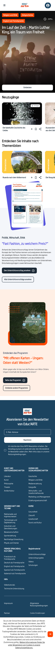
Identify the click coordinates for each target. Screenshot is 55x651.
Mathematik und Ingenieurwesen (10, 515)
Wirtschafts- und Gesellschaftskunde (36, 491)
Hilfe (6, 579)
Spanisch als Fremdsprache (14, 570)
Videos (31, 561)
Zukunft (32, 515)
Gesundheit (33, 511)
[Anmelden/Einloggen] (48, 5)
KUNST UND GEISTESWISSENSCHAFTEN (14, 469)
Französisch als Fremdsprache (10, 557)
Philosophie (8, 483)
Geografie (32, 487)
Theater (7, 487)
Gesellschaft (33, 519)
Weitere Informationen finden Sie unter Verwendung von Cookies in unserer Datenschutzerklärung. (26, 645)
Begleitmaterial (34, 549)
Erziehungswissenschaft (38, 500)
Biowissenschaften (11, 532)
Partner (7, 613)
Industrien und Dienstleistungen (10, 527)
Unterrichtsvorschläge (37, 554)
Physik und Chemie (11, 543)
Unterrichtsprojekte (36, 558)
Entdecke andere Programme (16, 388)
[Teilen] (40, 129)
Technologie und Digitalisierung (10, 521)
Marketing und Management (39, 496)
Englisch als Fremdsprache (13, 21)
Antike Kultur (9, 490)
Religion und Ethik (10, 15)
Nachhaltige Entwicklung (13, 539)
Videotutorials (9, 584)
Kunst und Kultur (35, 522)
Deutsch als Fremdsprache (14, 562)
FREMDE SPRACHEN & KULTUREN (12, 550)
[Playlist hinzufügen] (32, 129)
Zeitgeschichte (27, 15)
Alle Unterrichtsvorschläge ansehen (18, 279)
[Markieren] (36, 129)
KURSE (31, 506)
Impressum (8, 603)
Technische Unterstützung (14, 588)
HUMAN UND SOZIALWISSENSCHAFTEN (38, 469)
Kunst (6, 479)
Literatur (7, 476)
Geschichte (33, 476)
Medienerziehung (35, 483)
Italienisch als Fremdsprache (15, 573)
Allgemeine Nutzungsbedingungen (39, 604)
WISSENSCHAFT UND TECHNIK (12, 507)
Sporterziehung (10, 535)
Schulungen (33, 565)
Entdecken (28, 87)
